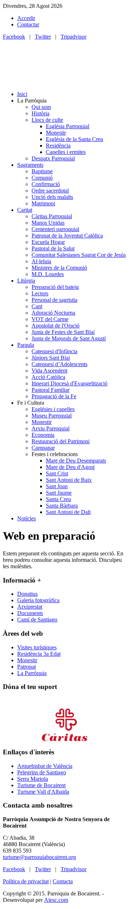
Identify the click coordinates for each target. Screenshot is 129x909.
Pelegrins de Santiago (41, 772)
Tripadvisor (73, 37)
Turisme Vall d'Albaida (43, 792)
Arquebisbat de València (44, 766)
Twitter (43, 37)
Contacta (63, 881)
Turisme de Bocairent (41, 785)
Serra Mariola (32, 779)
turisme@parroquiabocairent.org (39, 857)
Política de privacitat (26, 881)
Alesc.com (56, 900)
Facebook (14, 37)
